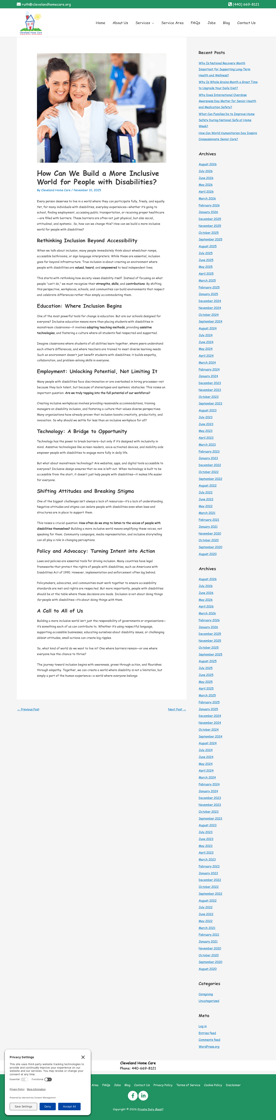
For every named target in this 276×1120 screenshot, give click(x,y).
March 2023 (207, 444)
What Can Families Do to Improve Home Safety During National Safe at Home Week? (227, 120)
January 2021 (208, 526)
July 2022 (206, 492)
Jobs (117, 1085)
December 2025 (210, 219)
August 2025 (208, 246)
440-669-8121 (144, 1068)
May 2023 (206, 430)
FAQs (106, 1085)
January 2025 (208, 294)
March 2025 (207, 280)
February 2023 (209, 451)
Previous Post (28, 709)
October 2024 (209, 314)
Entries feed (207, 1033)
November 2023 (210, 390)
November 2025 (210, 225)
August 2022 (208, 485)
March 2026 (207, 198)
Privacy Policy (163, 1085)
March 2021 (207, 512)
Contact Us (142, 1085)
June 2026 (206, 178)
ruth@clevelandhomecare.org (46, 4)
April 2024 (206, 355)
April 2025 (206, 273)
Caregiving (206, 994)
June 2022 (206, 499)
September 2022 (210, 478)
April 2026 (206, 191)
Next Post (177, 709)
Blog (127, 1085)
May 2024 (206, 348)
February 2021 (209, 519)
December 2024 (210, 301)
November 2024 (210, 307)
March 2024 (207, 362)
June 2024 (206, 342)
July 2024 (206, 335)
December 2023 (210, 383)
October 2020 (209, 540)
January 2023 (208, 458)
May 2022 (206, 506)
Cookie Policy (213, 1085)
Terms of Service (188, 1085)
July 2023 (206, 417)
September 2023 (210, 403)
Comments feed (209, 1039)
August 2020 (208, 554)
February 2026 (209, 205)
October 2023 (209, 396)
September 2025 (210, 239)
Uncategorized (209, 1000)
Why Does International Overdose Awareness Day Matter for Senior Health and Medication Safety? (227, 101)
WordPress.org (209, 1046)
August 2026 (208, 164)
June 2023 (206, 424)
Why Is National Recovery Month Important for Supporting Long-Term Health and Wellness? (224, 69)
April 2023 (206, 437)
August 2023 (208, 410)
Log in (203, 1026)
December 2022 (210, 465)
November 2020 (210, 533)
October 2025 (209, 232)
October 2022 (209, 472)
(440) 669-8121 (246, 4)
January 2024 (208, 376)
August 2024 (208, 328)
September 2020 (210, 547)
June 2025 (206, 260)
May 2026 (206, 184)
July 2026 (206, 171)
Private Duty (150, 1109)
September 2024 (210, 321)
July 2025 (206, 253)
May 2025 (206, 266)
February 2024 (209, 369)
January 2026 (208, 212)
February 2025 (209, 287)
